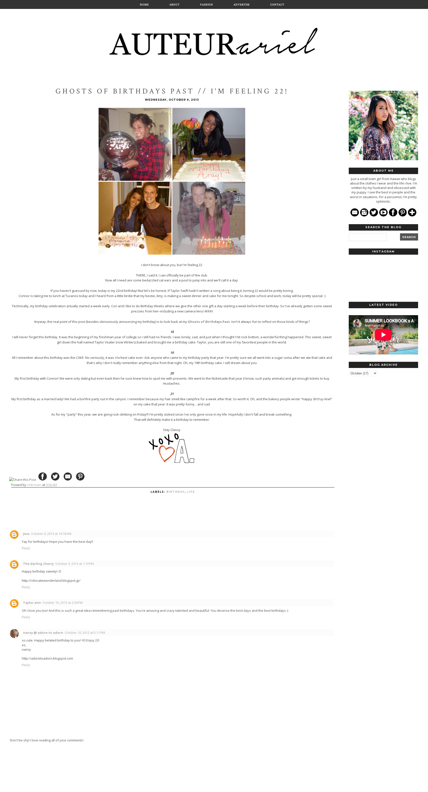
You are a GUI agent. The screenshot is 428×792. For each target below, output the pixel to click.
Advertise (242, 4)
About (174, 4)
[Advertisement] (383, 457)
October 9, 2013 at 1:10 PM (74, 563)
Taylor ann (32, 602)
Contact (277, 4)
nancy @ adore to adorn (43, 632)
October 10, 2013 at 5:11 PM (85, 632)
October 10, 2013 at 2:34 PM (62, 602)
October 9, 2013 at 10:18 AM (51, 533)
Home (144, 4)
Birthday (175, 491)
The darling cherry (38, 563)
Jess (26, 533)
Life (191, 491)
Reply (26, 548)
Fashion (206, 4)
